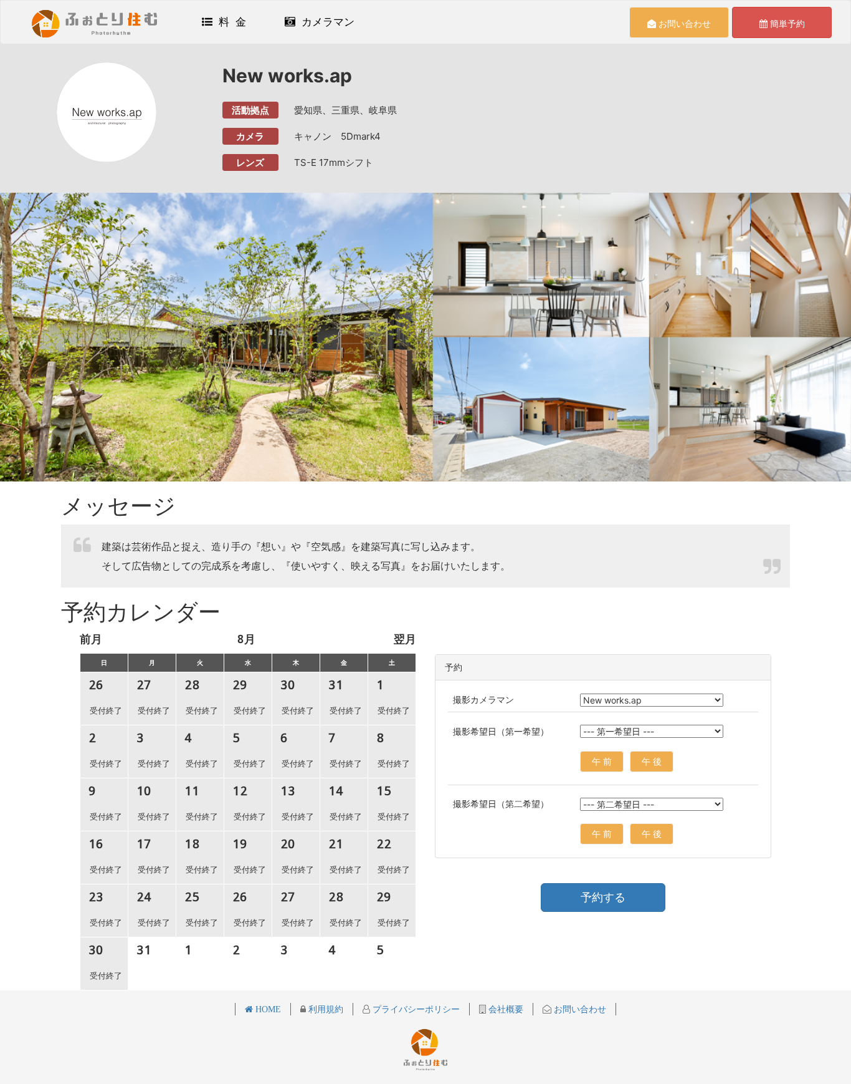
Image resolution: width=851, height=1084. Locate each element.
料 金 (229, 22)
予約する (603, 897)
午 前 (602, 761)
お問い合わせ (578, 1009)
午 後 (652, 761)
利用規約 (324, 1009)
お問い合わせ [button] (683, 23)
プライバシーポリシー (415, 1009)
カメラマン (324, 22)
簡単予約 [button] (786, 23)
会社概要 (504, 1009)
